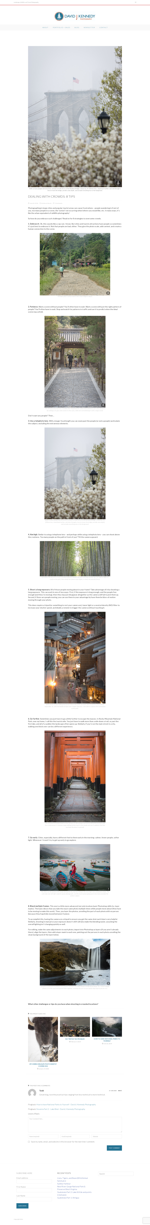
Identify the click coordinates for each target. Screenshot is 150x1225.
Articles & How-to (46, 203)
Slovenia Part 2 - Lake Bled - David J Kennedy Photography (60, 1109)
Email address (22, 1178)
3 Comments (58, 203)
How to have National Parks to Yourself (107, 1040)
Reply (120, 1090)
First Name (21, 1187)
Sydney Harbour (64, 1184)
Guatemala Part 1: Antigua (68, 1198)
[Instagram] (135, 2)
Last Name (20, 1196)
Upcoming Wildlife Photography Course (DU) (43, 1065)
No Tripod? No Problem (74, 1039)
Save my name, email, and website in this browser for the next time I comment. (63, 1142)
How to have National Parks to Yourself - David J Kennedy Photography (66, 1104)
